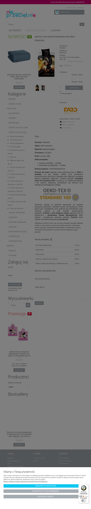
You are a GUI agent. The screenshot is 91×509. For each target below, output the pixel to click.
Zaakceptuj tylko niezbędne (45, 491)
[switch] (83, 500)
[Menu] (87, 485)
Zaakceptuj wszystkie (45, 486)
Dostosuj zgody (45, 496)
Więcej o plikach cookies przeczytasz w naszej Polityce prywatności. (25, 481)
